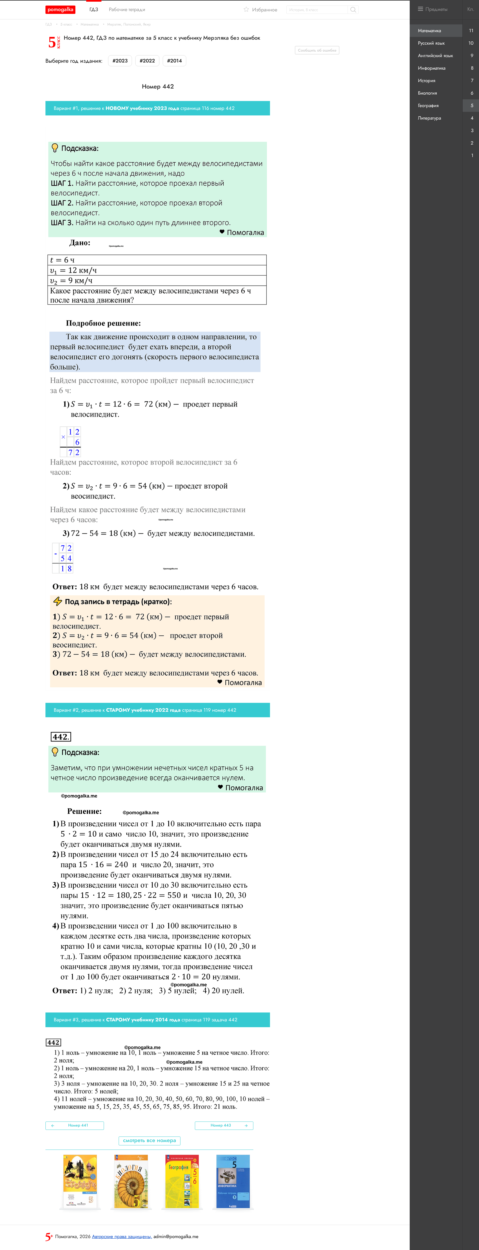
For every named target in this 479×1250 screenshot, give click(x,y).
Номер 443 (221, 1125)
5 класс (66, 24)
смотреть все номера (149, 1140)
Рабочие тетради (127, 9)
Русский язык (431, 43)
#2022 (147, 60)
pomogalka (60, 9)
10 (470, 43)
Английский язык (435, 55)
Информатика (431, 68)
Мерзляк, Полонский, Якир (129, 24)
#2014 (174, 60)
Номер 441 (78, 1125)
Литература (429, 118)
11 (471, 30)
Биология (427, 93)
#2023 (120, 60)
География (428, 105)
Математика (90, 24)
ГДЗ (48, 24)
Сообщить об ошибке (317, 50)
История (426, 80)
